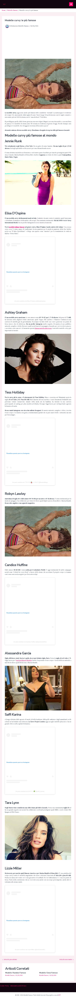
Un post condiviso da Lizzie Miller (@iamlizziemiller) (30, 949)
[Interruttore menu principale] (71, 4)
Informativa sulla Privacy (18, 986)
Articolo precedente (9, 959)
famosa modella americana (43, 328)
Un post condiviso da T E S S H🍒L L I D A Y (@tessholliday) (30, 482)
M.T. (59, 995)
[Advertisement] (38, 43)
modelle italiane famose (16, 227)
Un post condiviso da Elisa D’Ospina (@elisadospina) (30, 301)
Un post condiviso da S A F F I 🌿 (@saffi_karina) (29, 791)
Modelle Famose (9, 975)
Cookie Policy (4, 986)
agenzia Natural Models (24, 660)
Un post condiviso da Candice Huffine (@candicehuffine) (30, 642)
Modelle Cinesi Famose (48, 973)
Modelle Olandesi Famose (15, 973)
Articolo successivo (66, 959)
